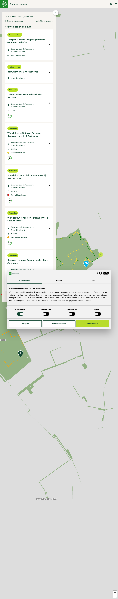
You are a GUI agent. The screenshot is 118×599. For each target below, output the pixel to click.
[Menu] (115, 4)
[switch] (46, 314)
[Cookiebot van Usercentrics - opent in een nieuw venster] (99, 273)
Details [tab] (59, 280)
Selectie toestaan (59, 324)
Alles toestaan (92, 324)
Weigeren (25, 324)
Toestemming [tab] (24, 280)
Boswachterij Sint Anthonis (22, 49)
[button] (20, 353)
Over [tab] (94, 280)
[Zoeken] (111, 4)
